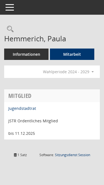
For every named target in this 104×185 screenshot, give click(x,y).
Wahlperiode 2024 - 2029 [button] (66, 71)
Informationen (26, 54)
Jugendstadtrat (22, 108)
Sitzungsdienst (72, 155)
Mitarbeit (72, 54)
